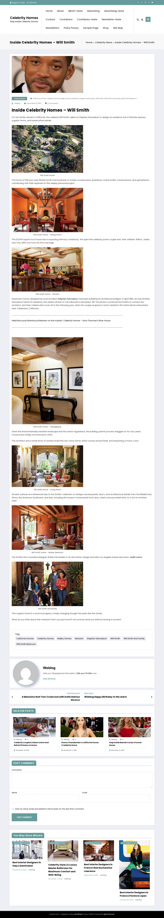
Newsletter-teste (111, 19)
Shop (106, 27)
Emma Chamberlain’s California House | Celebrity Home (80, 743)
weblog (17, 103)
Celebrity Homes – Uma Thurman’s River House (87, 320)
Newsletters (52, 27)
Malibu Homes (65, 98)
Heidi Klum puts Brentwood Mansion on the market (37, 320)
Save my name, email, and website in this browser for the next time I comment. (49, 809)
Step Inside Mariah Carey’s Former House (125, 743)
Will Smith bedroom (129, 98)
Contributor (66, 19)
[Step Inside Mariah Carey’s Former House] (129, 727)
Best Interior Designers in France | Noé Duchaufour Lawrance (98, 868)
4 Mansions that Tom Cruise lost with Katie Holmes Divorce (51, 698)
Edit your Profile (84, 673)
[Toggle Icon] (148, 19)
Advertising (93, 10)
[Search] (138, 19)
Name (14, 792)
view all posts (49, 679)
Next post (88, 693)
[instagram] (148, 2)
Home (49, 10)
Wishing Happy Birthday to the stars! (105, 696)
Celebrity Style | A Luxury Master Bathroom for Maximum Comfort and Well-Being (62, 869)
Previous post (73, 693)
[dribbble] (145, 2)
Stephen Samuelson (87, 98)
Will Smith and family (112, 98)
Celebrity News (19, 98)
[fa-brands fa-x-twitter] (141, 2)
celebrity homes (53, 98)
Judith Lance (136, 557)
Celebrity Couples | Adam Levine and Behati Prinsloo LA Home (31, 743)
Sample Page (90, 27)
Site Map (118, 27)
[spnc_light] (142, 19)
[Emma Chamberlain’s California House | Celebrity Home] (82, 727)
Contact (50, 19)
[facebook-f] (138, 2)
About (60, 10)
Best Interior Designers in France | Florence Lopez (134, 894)
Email (84, 792)
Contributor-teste (87, 19)
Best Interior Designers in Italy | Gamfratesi (26, 864)
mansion (75, 98)
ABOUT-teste (75, 10)
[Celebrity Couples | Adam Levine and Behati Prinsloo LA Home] (34, 727)
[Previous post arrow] (12, 697)
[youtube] (152, 2)
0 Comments (53, 103)
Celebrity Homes (24, 17)
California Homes (39, 98)
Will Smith (100, 98)
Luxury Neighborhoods (21, 843)
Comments (17, 770)
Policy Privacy (71, 27)
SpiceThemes (109, 914)
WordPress (78, 914)
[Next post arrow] (151, 697)
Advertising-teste (114, 10)
